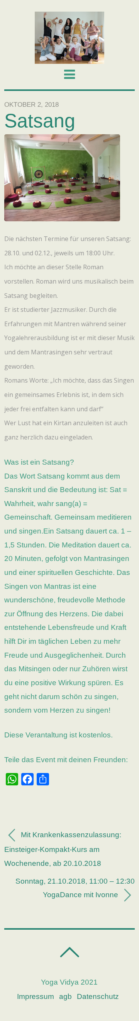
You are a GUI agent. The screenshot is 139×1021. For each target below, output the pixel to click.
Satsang (39, 121)
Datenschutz (98, 996)
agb (65, 996)
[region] (69, 38)
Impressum (35, 996)
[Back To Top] (69, 952)
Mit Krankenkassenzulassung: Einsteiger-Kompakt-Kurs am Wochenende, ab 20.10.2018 (62, 849)
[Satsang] (62, 219)
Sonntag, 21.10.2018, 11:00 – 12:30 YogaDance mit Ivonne (75, 888)
